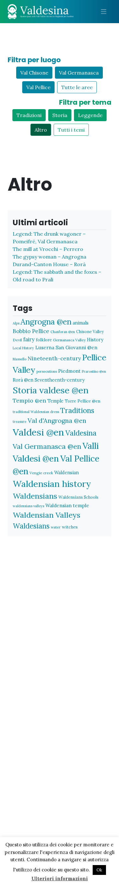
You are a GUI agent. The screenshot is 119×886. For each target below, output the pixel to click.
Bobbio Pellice (31, 331)
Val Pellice (38, 87)
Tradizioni (29, 115)
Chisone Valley (90, 331)
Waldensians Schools (78, 497)
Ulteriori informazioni (59, 879)
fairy (29, 339)
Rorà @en (23, 380)
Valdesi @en (38, 432)
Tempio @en (29, 400)
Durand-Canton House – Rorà (49, 264)
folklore (44, 340)
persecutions (46, 371)
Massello (19, 359)
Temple (55, 401)
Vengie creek (41, 472)
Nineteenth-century (54, 358)
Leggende (90, 115)
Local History (23, 348)
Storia (59, 115)
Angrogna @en (46, 322)
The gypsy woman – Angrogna (49, 256)
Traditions (77, 410)
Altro (41, 130)
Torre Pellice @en (82, 401)
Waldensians (35, 496)
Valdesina (80, 433)
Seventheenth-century (60, 380)
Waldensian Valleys (46, 515)
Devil (17, 340)
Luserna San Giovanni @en (66, 348)
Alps (16, 323)
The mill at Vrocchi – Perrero (48, 249)
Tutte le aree (77, 87)
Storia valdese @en (51, 390)
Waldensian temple (67, 505)
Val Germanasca (79, 72)
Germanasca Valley (69, 340)
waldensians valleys (28, 506)
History (95, 340)
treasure (19, 421)
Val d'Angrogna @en (57, 420)
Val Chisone (34, 72)
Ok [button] (99, 870)
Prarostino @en (94, 371)
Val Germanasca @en (47, 446)
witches (70, 527)
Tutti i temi (71, 130)
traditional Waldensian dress (36, 412)
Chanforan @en (62, 332)
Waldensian (66, 472)
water (56, 527)
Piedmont (69, 371)
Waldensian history (52, 483)
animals (81, 323)
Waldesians (31, 526)
